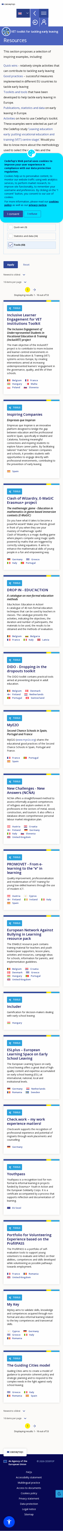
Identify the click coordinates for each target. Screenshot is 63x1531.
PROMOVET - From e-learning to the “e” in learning (25, 868)
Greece (35, 559)
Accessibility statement (29, 1477)
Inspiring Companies (24, 414)
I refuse (32, 213)
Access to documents (29, 1488)
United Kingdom (21, 837)
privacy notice (38, 205)
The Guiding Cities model (28, 1365)
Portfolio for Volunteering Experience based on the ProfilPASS (29, 1239)
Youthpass (16, 1174)
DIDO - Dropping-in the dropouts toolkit (27, 668)
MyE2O (13, 725)
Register (44, 22)
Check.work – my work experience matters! (26, 1121)
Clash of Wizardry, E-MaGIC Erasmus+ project (30, 500)
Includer (14, 1006)
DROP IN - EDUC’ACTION (27, 590)
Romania (17, 1092)
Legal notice (29, 1509)
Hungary (17, 383)
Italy (14, 562)
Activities (10, 118)
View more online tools (34, 13)
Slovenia (33, 387)
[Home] (8, 4)
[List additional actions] (27, 13)
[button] (9, 1521)
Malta (34, 383)
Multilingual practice (29, 1482)
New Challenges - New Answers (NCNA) (26, 790)
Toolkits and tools (15, 92)
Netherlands (36, 694)
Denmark (35, 690)
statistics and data (33, 108)
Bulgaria (35, 636)
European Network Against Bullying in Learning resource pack (30, 934)
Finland (16, 694)
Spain (15, 471)
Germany (17, 559)
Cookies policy (29, 1493)
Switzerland (37, 697)
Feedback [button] (59, 1494)
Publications (12, 108)
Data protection (29, 1503)
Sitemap (29, 1514)
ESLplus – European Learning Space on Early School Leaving (27, 1054)
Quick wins (11, 65)
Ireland (33, 899)
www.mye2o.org (26, 739)
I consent (13, 214)
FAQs (29, 1472)
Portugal (31, 562)
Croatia (33, 826)
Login (35, 22)
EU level (16, 1207)
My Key (13, 1304)
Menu (43, 13)
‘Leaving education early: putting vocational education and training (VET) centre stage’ (29, 134)
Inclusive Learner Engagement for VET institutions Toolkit (24, 319)
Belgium (17, 380)
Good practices (13, 76)
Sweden (35, 1092)
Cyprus (33, 895)
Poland (16, 387)
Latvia (45, 639)
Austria (16, 826)
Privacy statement (29, 1498)
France (34, 380)
